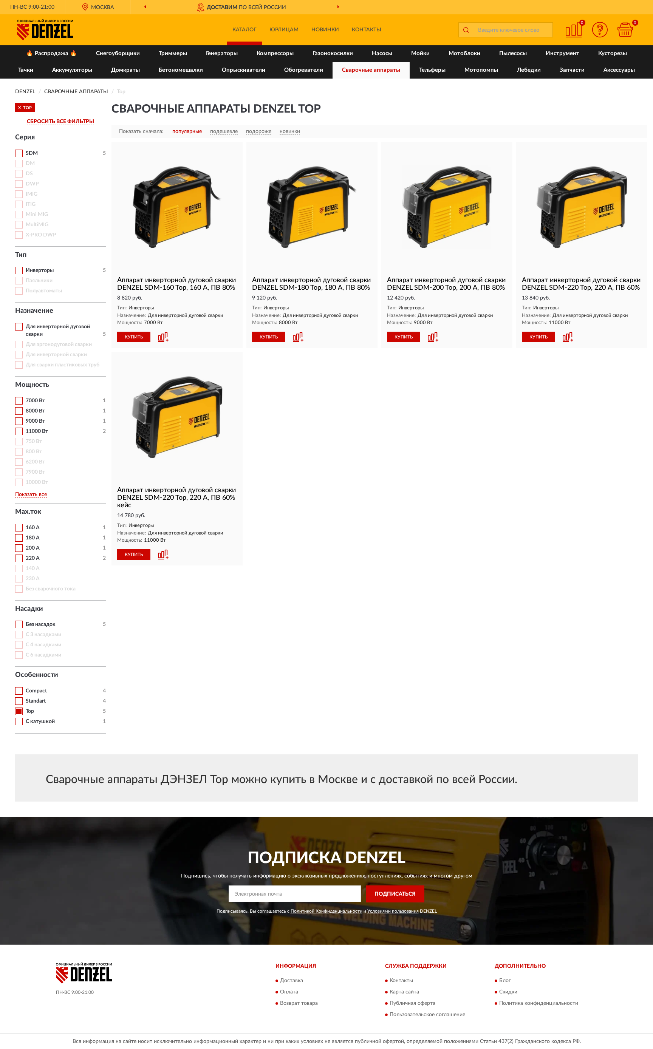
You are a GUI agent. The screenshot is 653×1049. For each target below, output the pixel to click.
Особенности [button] (36, 675)
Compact (36, 691)
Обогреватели (303, 70)
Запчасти (572, 70)
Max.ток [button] (28, 511)
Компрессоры (275, 53)
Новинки (325, 29)
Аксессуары (619, 70)
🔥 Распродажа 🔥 (51, 53)
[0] (625, 29)
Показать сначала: (141, 131)
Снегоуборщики (118, 53)
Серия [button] (25, 137)
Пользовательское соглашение (427, 1015)
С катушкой (40, 721)
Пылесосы (513, 53)
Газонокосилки (333, 53)
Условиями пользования (393, 911)
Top (30, 711)
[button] (600, 29)
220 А (33, 558)
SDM (32, 153)
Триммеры (173, 53)
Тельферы (432, 70)
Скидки (508, 992)
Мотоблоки (464, 53)
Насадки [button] (29, 609)
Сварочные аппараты (371, 70)
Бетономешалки (181, 70)
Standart (36, 701)
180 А (33, 538)
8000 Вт (35, 411)
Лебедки (529, 70)
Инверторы (40, 270)
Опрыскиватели (243, 70)
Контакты (366, 29)
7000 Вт (35, 400)
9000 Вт (35, 421)
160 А (33, 527)
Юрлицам (284, 29)
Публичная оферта (412, 1003)
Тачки (25, 70)
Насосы (382, 53)
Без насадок (41, 624)
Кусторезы (612, 53)
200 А (33, 548)
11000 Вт (37, 431)
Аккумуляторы (72, 70)
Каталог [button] (244, 29)
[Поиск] (466, 29)
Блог (505, 981)
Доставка (291, 981)
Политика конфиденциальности (538, 1003)
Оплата (289, 992)
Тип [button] (20, 255)
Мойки (420, 53)
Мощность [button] (32, 385)
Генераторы (222, 53)
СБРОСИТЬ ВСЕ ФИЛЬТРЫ (60, 121)
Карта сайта (404, 992)
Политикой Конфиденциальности (326, 911)
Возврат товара (299, 1003)
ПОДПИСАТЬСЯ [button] (395, 894)
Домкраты (125, 70)
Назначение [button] (34, 310)
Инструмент (562, 53)
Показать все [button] (31, 494)
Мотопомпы (481, 70)
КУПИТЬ (134, 337)
